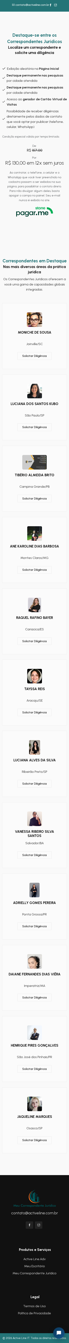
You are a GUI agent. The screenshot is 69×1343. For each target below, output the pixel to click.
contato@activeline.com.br (32, 5)
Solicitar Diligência (34, 356)
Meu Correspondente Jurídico (34, 1273)
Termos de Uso (34, 1306)
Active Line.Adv (34, 1259)
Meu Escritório (34, 1266)
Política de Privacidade (34, 1313)
